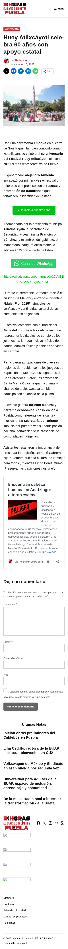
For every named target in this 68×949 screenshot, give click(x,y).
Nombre (8, 642)
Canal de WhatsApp (37, 263)
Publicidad (9, 922)
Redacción (21, 60)
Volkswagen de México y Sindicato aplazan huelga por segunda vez (33, 766)
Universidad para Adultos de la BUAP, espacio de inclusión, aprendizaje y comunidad (30, 783)
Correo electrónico (13, 658)
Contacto (8, 904)
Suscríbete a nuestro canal (34, 210)
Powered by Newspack (15, 943)
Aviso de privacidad (14, 910)
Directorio (9, 897)
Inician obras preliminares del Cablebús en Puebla (29, 735)
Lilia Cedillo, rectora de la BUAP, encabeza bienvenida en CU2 (31, 750)
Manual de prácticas (15, 916)
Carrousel (12, 29)
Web (5, 675)
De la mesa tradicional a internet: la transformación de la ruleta (32, 801)
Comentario (10, 604)
